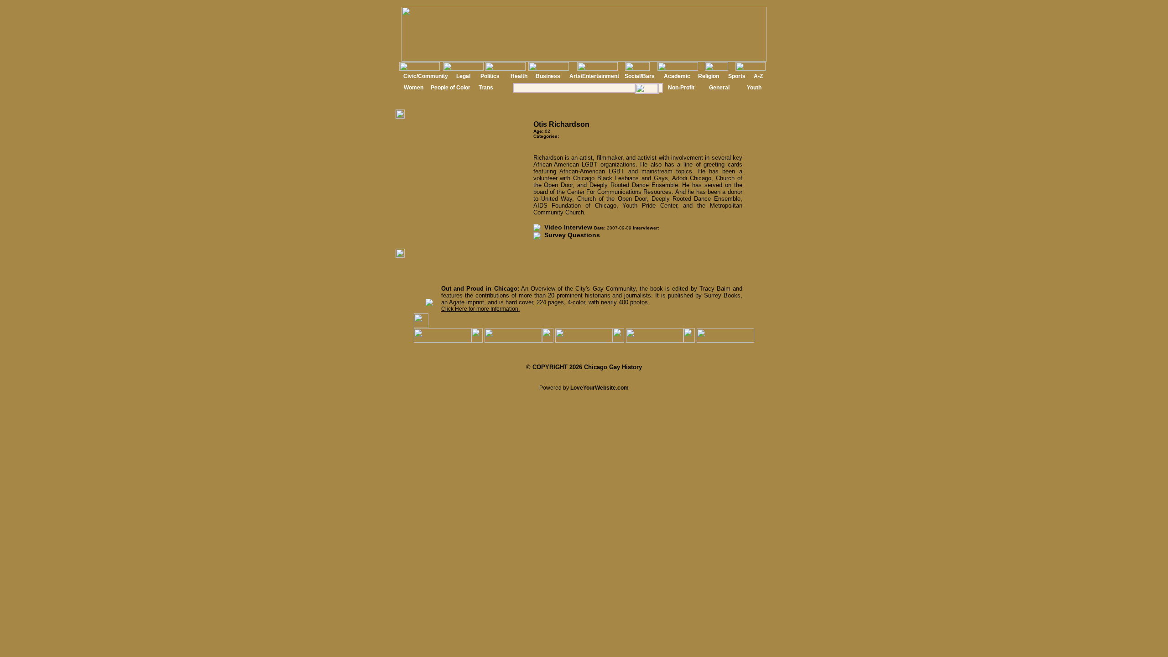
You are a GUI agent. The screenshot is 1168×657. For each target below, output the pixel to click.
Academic (677, 76)
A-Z (758, 76)
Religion (708, 76)
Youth (754, 87)
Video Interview (566, 227)
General (719, 87)
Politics (490, 76)
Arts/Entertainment (594, 76)
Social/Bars (640, 76)
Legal (463, 76)
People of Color (450, 87)
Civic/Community (425, 76)
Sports (737, 76)
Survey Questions (570, 235)
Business (548, 76)
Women (413, 87)
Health (519, 76)
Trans (486, 87)
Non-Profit (681, 87)
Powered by (584, 388)
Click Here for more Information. (480, 309)
